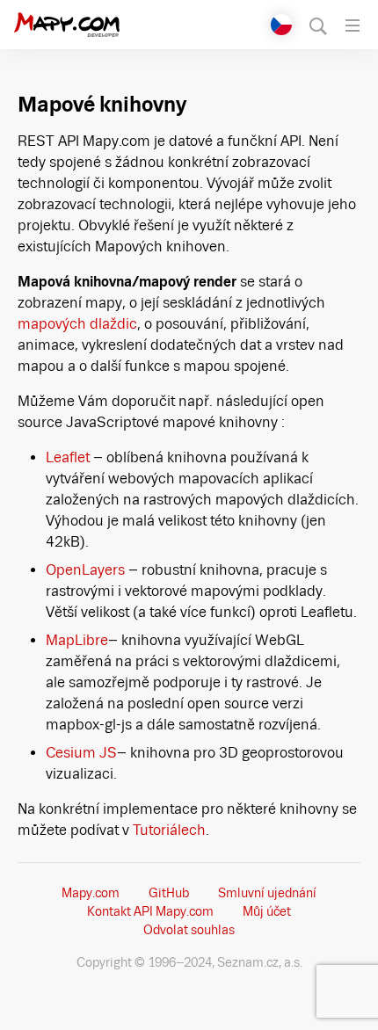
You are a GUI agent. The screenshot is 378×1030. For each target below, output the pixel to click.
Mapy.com (91, 893)
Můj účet (267, 911)
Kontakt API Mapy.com (150, 911)
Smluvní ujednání (267, 893)
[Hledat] (319, 25)
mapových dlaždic (77, 324)
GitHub (169, 893)
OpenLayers (87, 570)
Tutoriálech (169, 830)
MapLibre (77, 640)
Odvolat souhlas (189, 930)
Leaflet (69, 457)
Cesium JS (81, 752)
